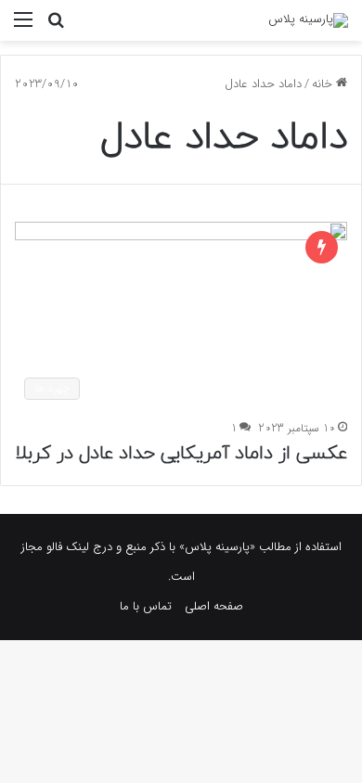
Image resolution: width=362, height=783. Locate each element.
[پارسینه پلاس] (308, 20)
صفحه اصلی (214, 606)
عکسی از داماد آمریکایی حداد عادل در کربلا (181, 454)
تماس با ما (146, 606)
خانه (324, 84)
